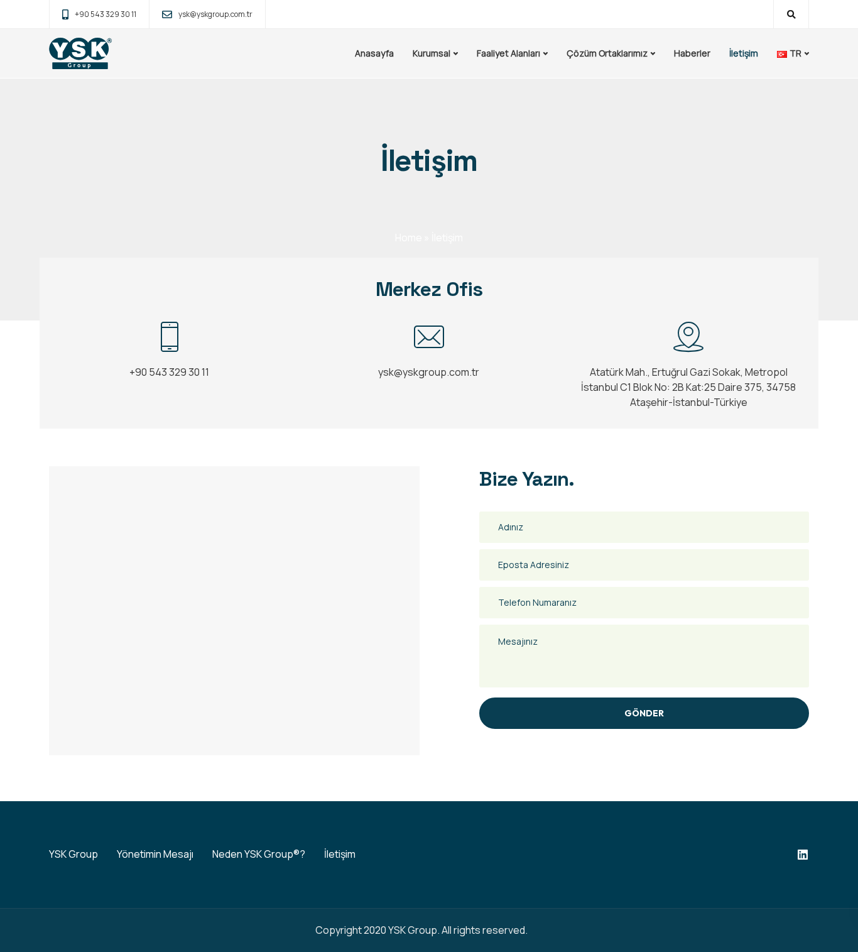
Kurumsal (431, 53)
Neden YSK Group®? (258, 854)
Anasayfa (374, 53)
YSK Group (73, 854)
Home (408, 237)
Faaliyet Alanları (508, 53)
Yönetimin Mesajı (155, 854)
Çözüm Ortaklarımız (607, 53)
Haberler (692, 53)
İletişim (743, 53)
